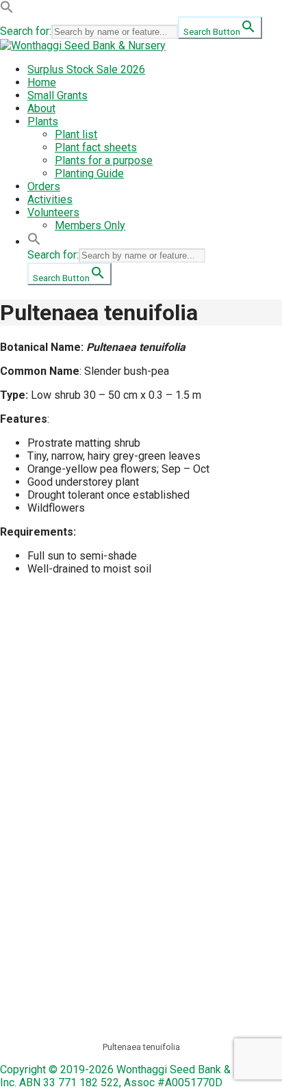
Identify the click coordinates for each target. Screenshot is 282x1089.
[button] (7, 9)
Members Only (90, 225)
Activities (50, 199)
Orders (43, 186)
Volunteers (53, 212)
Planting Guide (89, 173)
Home (41, 82)
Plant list (76, 134)
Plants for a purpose (104, 160)
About (41, 108)
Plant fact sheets (96, 147)
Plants (42, 121)
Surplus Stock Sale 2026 (86, 69)
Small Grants (57, 95)
